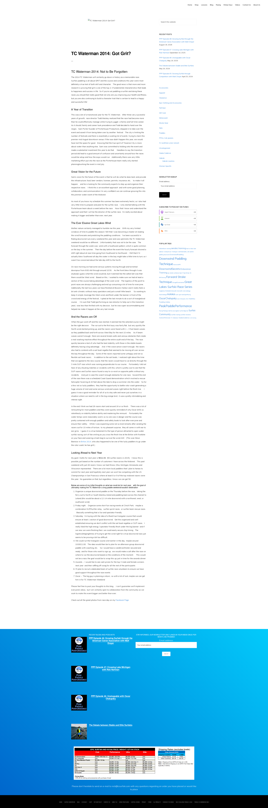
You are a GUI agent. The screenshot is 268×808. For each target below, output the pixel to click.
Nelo (161, 128)
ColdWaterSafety (182, 251)
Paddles (162, 133)
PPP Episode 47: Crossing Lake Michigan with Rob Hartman (110, 668)
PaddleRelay (192, 299)
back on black (189, 248)
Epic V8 (189, 273)
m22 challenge (186, 291)
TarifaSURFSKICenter (164, 318)
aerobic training (178, 248)
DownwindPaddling (177, 254)
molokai (171, 294)
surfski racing (175, 315)
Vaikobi (161, 158)
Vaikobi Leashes (168, 161)
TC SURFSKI (11, 4)
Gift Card (162, 113)
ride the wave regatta (173, 311)
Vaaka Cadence (165, 153)
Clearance (163, 98)
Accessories (163, 88)
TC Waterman (174, 318)
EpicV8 (185, 273)
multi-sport (178, 294)
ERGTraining (162, 277)
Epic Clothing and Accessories (170, 103)
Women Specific (165, 166)
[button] (263, 3)
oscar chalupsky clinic (182, 299)
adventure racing (165, 248)
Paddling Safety (164, 302)
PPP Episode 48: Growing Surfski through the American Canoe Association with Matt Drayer (110, 641)
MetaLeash (163, 118)
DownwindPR (177, 264)
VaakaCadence (184, 318)
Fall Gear (162, 108)
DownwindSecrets (169, 268)
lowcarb (179, 291)
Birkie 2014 (86, 441)
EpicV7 (181, 273)
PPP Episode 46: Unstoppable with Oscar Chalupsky (110, 697)
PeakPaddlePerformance (175, 306)
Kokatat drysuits (171, 291)
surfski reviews (186, 315)
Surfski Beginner (183, 311)
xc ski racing (193, 318)
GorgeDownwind (178, 282)
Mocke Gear (163, 123)
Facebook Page (122, 600)
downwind (166, 254)
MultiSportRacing (186, 294)
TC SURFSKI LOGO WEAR (169, 143)
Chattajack (175, 251)
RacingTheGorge (163, 311)
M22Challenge (163, 294)
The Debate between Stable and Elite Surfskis (176, 66)
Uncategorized (164, 148)
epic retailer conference (173, 273)
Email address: (164, 181)
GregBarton (162, 291)
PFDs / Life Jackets (166, 138)
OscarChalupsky (168, 298)
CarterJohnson (167, 251)
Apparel (162, 93)
